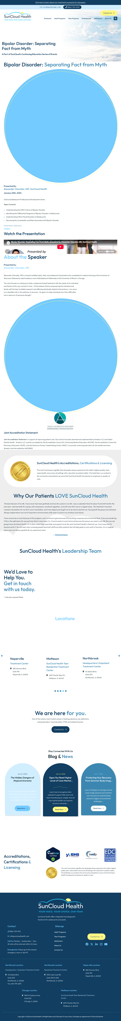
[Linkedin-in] (96, 944)
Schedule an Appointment (82, 1016)
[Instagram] (101, 944)
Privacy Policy (67, 1016)
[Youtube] (105, 944)
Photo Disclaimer (97, 1016)
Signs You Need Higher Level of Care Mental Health (22, 779)
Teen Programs (73, 18)
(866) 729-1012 (15, 931)
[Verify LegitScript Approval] (53, 862)
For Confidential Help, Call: (50, 7)
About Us (108, 18)
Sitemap (59, 1016)
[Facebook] (87, 944)
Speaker (25, 257)
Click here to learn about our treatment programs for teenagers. (60, 2)
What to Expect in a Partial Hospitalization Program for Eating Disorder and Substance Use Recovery (98, 779)
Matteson (16, 659)
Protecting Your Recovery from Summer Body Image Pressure (60, 779)
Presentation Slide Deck (13, 226)
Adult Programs (59, 18)
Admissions (98, 18)
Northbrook (54, 658)
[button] (115, 18)
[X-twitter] (91, 944)
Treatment (47, 18)
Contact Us (58, 950)
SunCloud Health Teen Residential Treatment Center (21, 667)
